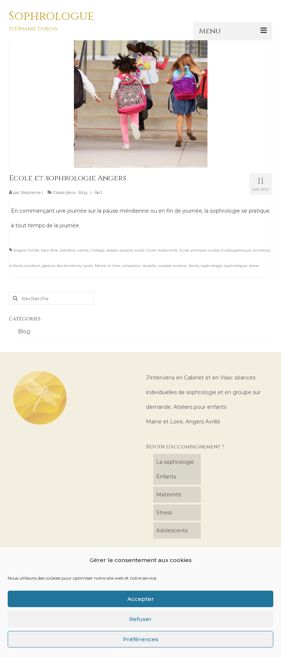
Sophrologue (51, 16)
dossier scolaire (119, 250)
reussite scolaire (172, 265)
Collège (98, 250)
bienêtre (68, 250)
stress (254, 265)
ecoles (214, 250)
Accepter (140, 598)
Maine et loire (107, 265)
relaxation (131, 265)
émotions (261, 250)
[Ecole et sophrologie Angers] (140, 100)
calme (83, 250)
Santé (193, 265)
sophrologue (235, 265)
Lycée (88, 265)
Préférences (140, 639)
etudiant (32, 265)
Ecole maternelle (162, 250)
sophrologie (211, 265)
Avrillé (33, 250)
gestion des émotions (61, 265)
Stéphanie (30, 192)
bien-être (49, 250)
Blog (82, 192)
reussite (149, 265)
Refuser (140, 619)
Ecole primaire (193, 250)
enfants (16, 265)
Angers (19, 250)
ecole (140, 250)
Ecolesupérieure (236, 250)
